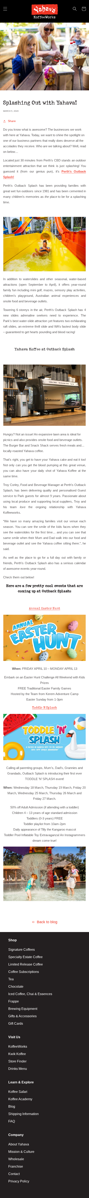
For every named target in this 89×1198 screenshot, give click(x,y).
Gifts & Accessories (22, 1016)
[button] (5, 11)
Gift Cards (15, 1023)
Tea (11, 979)
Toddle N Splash (44, 708)
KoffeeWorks (17, 1046)
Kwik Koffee (17, 1054)
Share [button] (12, 121)
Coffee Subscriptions (23, 972)
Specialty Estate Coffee (25, 957)
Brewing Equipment (22, 1008)
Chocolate (15, 986)
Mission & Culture (21, 1151)
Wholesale (16, 1159)
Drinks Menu (17, 1068)
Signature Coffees (21, 949)
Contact (14, 1174)
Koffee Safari (17, 1091)
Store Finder (17, 1061)
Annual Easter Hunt (44, 608)
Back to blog (47, 922)
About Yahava (18, 1144)
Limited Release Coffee (25, 964)
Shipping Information (23, 1114)
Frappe (13, 1001)
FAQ (11, 1121)
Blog (11, 1106)
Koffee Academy (20, 1099)
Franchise (15, 1166)
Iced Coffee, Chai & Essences (30, 994)
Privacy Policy (18, 1181)
